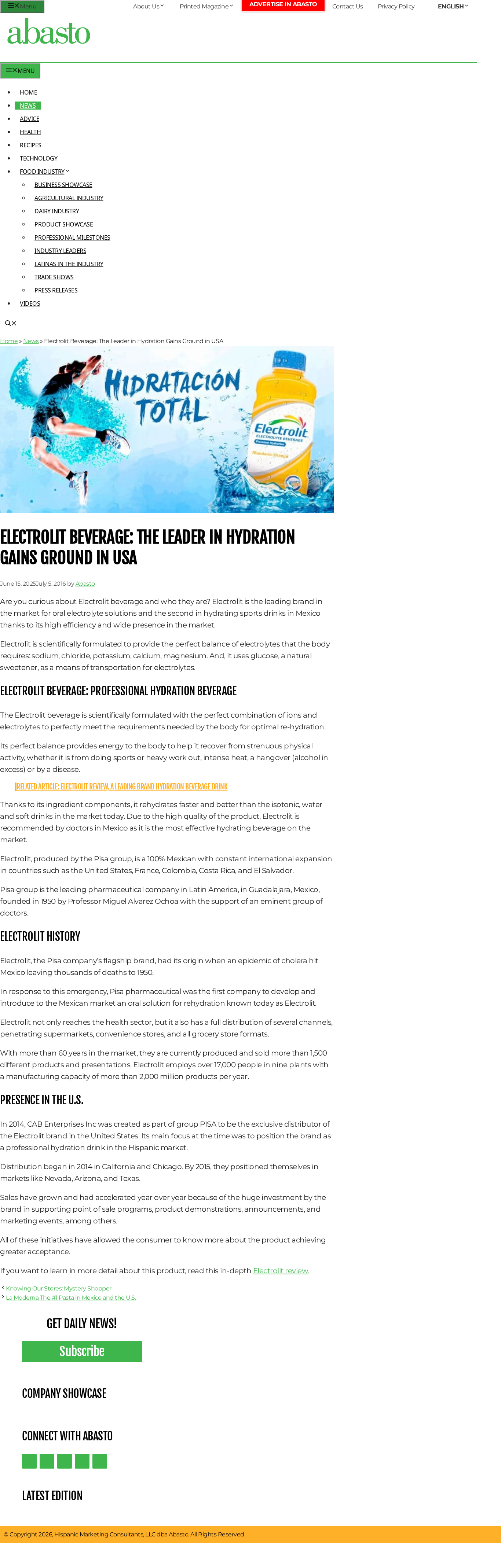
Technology (38, 158)
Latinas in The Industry (68, 264)
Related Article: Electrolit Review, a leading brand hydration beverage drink (122, 786)
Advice (29, 119)
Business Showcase (63, 185)
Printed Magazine (204, 6)
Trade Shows (54, 277)
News (28, 106)
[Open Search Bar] (11, 324)
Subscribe (82, 1351)
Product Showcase (63, 224)
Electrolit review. (281, 1270)
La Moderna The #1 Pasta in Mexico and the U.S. (71, 1297)
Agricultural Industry (68, 198)
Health (30, 132)
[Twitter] (29, 1461)
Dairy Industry (56, 211)
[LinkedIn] (47, 1461)
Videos (30, 303)
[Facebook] (99, 1461)
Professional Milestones (72, 237)
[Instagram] (64, 1461)
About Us (146, 6)
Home (28, 92)
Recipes (30, 145)
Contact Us (347, 6)
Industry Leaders (60, 251)
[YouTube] (82, 1461)
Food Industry (42, 171)
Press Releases (55, 290)
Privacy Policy (396, 6)
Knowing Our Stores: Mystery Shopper (58, 1288)
